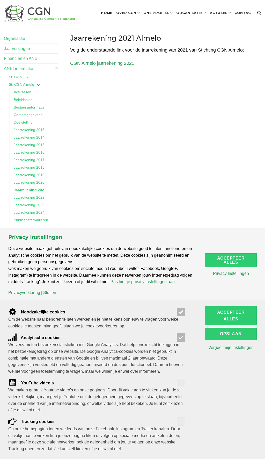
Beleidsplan (23, 100)
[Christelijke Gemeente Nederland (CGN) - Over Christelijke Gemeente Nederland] (39, 13)
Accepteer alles (231, 260)
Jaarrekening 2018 (29, 167)
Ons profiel (156, 13)
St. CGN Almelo (21, 84)
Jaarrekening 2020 (29, 182)
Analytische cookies (40, 337)
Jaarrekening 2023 (29, 205)
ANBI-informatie (18, 68)
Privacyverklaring (24, 293)
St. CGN (15, 77)
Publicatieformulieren (31, 220)
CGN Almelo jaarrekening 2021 (102, 63)
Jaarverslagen (17, 48)
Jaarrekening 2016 (29, 152)
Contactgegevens (28, 115)
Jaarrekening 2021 (30, 190)
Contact (244, 13)
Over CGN (126, 13)
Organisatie (189, 13)
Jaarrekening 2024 (29, 212)
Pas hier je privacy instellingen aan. (143, 281)
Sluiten (49, 293)
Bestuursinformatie (29, 107)
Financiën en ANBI (21, 58)
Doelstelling (23, 122)
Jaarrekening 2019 (29, 175)
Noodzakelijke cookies (42, 312)
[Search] (259, 13)
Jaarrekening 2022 (29, 197)
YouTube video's (37, 383)
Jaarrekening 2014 (29, 137)
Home (106, 13)
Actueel (218, 13)
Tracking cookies (37, 421)
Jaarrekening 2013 (29, 130)
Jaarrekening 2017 (29, 160)
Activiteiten (22, 92)
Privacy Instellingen (231, 273)
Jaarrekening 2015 (29, 145)
